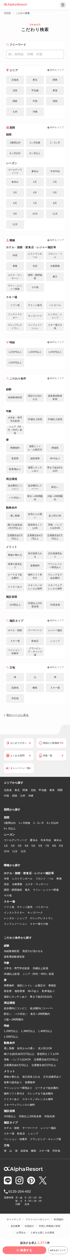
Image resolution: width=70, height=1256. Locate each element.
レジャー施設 (48, 1127)
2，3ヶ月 (38, 822)
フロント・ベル (45, 878)
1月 (6, 845)
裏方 (27, 889)
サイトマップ (14, 1219)
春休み (58, 840)
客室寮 (8, 991)
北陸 (33, 790)
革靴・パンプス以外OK (17, 1059)
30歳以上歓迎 (40, 968)
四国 (14, 795)
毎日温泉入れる (31, 1076)
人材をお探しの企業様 (42, 1232)
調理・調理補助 (13, 889)
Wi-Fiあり (33, 991)
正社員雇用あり (52, 1076)
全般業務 (17, 884)
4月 (27, 845)
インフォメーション (15, 923)
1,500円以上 (11, 1036)
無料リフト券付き (14, 1093)
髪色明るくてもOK (48, 1053)
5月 (34, 845)
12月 (23, 851)
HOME (7, 13)
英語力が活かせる (32, 951)
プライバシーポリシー (37, 1219)
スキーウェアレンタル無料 (19, 1104)
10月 (6, 851)
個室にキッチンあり (15, 996)
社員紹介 (29, 1226)
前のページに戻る (17, 715)
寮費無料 (9, 985)
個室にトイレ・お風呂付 (31, 985)
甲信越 (42, 790)
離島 (33, 1150)
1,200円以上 (11, 1031)
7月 (47, 845)
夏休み (34, 840)
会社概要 (15, 1226)
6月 (40, 845)
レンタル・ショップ (15, 918)
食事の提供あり (13, 1082)
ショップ (33, 1133)
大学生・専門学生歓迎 (17, 968)
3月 (20, 845)
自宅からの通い (26, 1048)
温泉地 (24, 1150)
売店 (6, 884)
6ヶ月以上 (10, 828)
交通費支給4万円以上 (16, 1065)
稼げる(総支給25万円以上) (19, 1053)
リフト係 (9, 907)
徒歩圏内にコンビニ (15, 1008)
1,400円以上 (45, 1031)
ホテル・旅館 (11, 1127)
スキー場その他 (39, 923)
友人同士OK (45, 1048)
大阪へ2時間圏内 (13, 1019)
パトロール (42, 907)
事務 (59, 878)
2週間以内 (10, 822)
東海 (52, 790)
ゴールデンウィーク (15, 840)
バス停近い (21, 1013)
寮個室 (52, 985)
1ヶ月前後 (24, 822)
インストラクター (14, 912)
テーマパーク (30, 1127)
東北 (17, 790)
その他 (8, 895)
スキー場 (9, 1133)
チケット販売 (25, 907)
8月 (54, 845)
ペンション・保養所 (15, 1139)
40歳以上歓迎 (12, 973)
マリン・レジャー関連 (46, 889)
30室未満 (49, 1116)
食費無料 (30, 1082)
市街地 (56, 1150)
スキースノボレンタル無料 (37, 1099)
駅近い (8, 1013)
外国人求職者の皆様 (49, 1226)
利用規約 (58, 1219)
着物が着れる (11, 1076)
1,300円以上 (28, 1031)
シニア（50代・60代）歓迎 (38, 973)
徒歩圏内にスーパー (41, 1008)
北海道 (8, 790)
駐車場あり (48, 991)
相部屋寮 (20, 991)
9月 (61, 845)
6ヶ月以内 (52, 822)
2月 (13, 845)
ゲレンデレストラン (41, 918)
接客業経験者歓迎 (14, 956)
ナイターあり (11, 1099)
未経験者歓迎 (11, 951)
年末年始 (46, 840)
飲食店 (21, 1133)
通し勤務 (9, 1048)
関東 (25, 790)
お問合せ (21, 1232)
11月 (15, 851)
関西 (60, 790)
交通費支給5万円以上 (44, 1065)
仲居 (6, 878)
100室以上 (10, 1116)
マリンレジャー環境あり (18, 1087)
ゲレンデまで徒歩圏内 (40, 1093)
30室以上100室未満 (30, 1116)
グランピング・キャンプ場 (45, 1139)
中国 (6, 795)
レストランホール (22, 878)
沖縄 (30, 795)
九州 (22, 795)
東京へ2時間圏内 (40, 1013)
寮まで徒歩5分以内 (41, 996)
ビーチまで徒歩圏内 (46, 1087)
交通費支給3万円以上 (46, 1059)
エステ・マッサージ (36, 884)
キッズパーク (35, 912)
